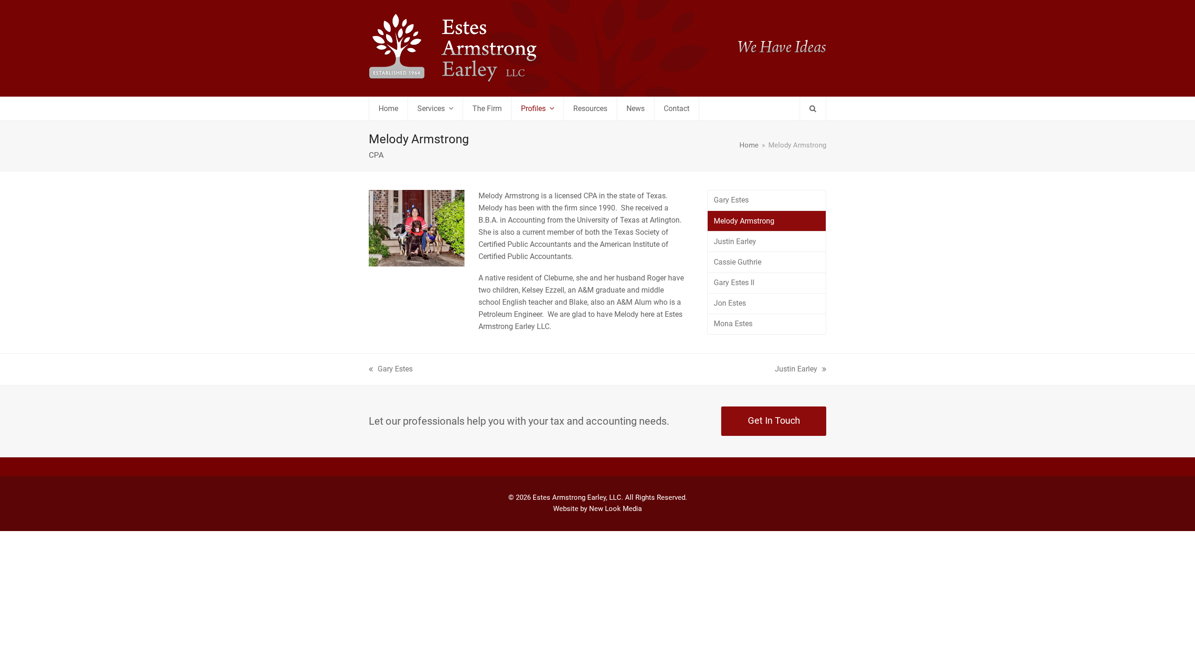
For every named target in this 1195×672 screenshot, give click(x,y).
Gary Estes (731, 200)
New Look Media (615, 508)
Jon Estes (730, 303)
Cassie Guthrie (737, 262)
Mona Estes (733, 323)
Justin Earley (735, 241)
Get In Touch (774, 420)
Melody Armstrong (744, 221)
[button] (813, 108)
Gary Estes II (734, 282)
